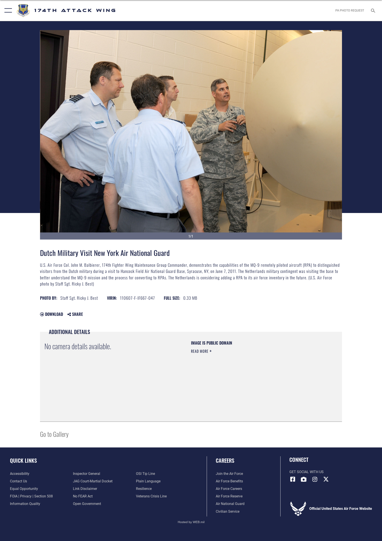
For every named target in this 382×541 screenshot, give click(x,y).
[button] (7, 10)
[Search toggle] (374, 10)
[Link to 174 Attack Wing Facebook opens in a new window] (292, 479)
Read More (200, 351)
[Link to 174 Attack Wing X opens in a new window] (326, 479)
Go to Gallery (54, 434)
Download (53, 314)
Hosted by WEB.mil (191, 522)
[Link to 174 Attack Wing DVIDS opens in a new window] (303, 479)
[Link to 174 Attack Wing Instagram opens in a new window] (314, 479)
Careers (225, 460)
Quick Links (23, 460)
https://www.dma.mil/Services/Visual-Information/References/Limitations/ (243, 379)
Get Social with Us (306, 472)
